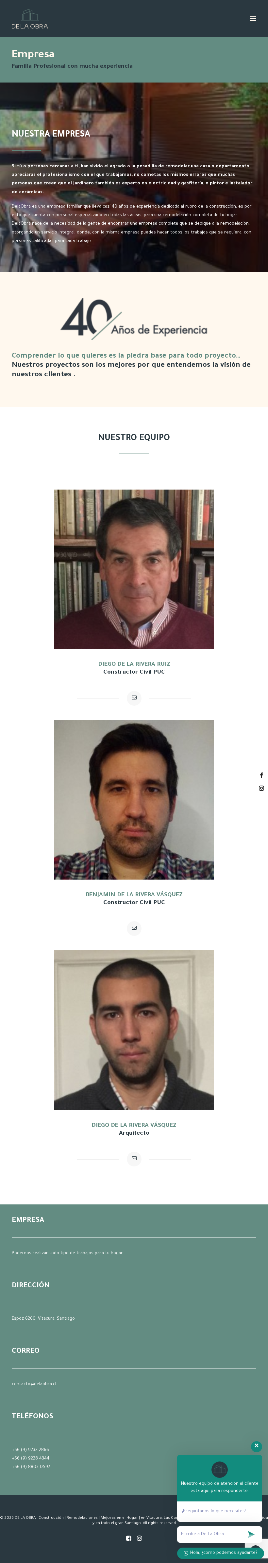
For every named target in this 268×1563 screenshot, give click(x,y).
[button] (253, 18)
